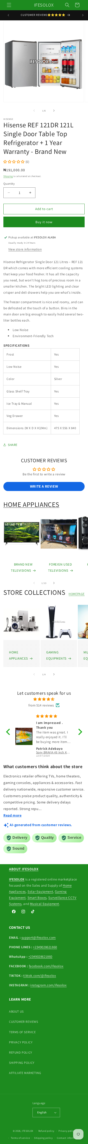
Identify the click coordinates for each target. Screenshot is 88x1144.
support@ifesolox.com (38, 937)
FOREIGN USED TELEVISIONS (60, 567)
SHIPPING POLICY (22, 1063)
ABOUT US (16, 1011)
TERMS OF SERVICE (22, 1032)
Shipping (8, 176)
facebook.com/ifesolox (46, 966)
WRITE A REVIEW (44, 486)
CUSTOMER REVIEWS (23, 1022)
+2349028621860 (45, 947)
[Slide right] (54, 111)
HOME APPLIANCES (31, 504)
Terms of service (20, 1137)
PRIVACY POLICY (20, 1042)
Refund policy (46, 1130)
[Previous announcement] (8, 15)
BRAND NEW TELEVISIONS (21, 567)
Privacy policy (66, 1130)
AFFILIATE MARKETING (25, 1073)
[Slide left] (34, 111)
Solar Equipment (40, 891)
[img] (44, 699)
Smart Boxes (37, 897)
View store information (25, 249)
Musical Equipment (44, 904)
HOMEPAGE (77, 594)
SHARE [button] (12, 445)
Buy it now (44, 222)
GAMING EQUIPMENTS (56, 655)
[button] (9, 5)
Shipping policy (43, 1137)
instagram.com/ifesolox (48, 985)
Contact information (69, 1137)
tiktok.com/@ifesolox (39, 975)
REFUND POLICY (20, 1052)
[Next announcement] (83, 15)
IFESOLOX (27, 1130)
